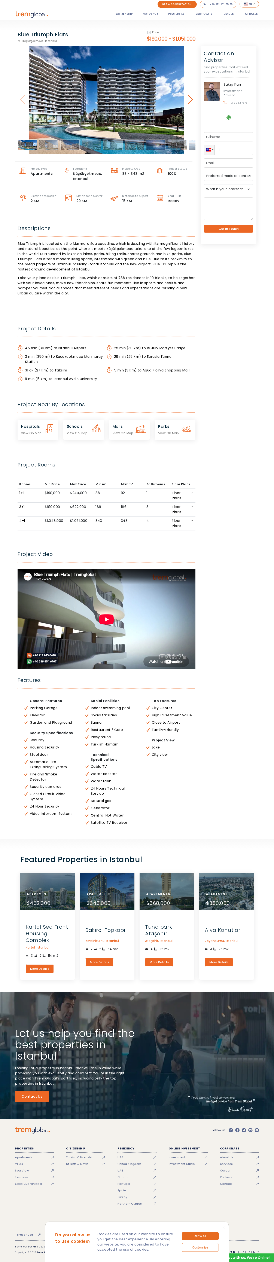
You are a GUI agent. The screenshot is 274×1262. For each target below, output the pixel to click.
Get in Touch (229, 229)
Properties (176, 14)
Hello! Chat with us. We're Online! (241, 1257)
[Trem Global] (32, 1130)
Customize (200, 1247)
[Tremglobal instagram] (250, 1130)
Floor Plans (176, 495)
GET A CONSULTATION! (177, 4)
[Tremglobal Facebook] (237, 1130)
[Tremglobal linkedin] (231, 1130)
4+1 (22, 520)
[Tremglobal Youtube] (257, 1130)
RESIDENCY (151, 13)
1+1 (21, 492)
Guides (228, 14)
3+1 (22, 506)
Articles (251, 14)
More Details (39, 969)
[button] (209, 150)
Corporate (204, 14)
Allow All (200, 1236)
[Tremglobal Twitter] (244, 1130)
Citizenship (124, 14)
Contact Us (31, 1096)
